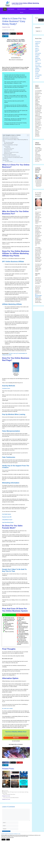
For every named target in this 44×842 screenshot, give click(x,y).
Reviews (6, 790)
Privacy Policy (16, 838)
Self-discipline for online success (38, 76)
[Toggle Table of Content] (27, 135)
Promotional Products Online (34, 9)
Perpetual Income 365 (6, 516)
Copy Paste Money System (7, 522)
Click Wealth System (6, 514)
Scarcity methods (7, 146)
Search (36, 17)
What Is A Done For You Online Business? (10, 136)
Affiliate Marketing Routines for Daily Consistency (38, 60)
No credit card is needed (8, 161)
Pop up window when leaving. (9, 148)
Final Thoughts (5, 158)
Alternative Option (6, 160)
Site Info (21, 12)
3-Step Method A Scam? (7, 519)
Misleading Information (8, 153)
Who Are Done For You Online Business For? (11, 138)
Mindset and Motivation (21, 9)
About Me (11, 838)
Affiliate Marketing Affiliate (8, 143)
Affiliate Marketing (11, 9)
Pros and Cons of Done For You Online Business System (13, 157)
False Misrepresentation (8, 149)
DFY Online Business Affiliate (9, 142)
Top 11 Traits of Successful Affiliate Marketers (11, 797)
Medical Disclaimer (23, 838)
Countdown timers (8, 147)
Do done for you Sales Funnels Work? (9, 154)
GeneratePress (33, 840)
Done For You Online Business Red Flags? (10, 144)
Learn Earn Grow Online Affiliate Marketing (25, 3)
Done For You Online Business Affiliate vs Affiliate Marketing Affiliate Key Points (15, 140)
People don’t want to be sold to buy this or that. (12, 156)
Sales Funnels (4, 793)
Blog (5, 9)
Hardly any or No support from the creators (11, 152)
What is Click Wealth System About (9, 794)
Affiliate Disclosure (31, 838)
